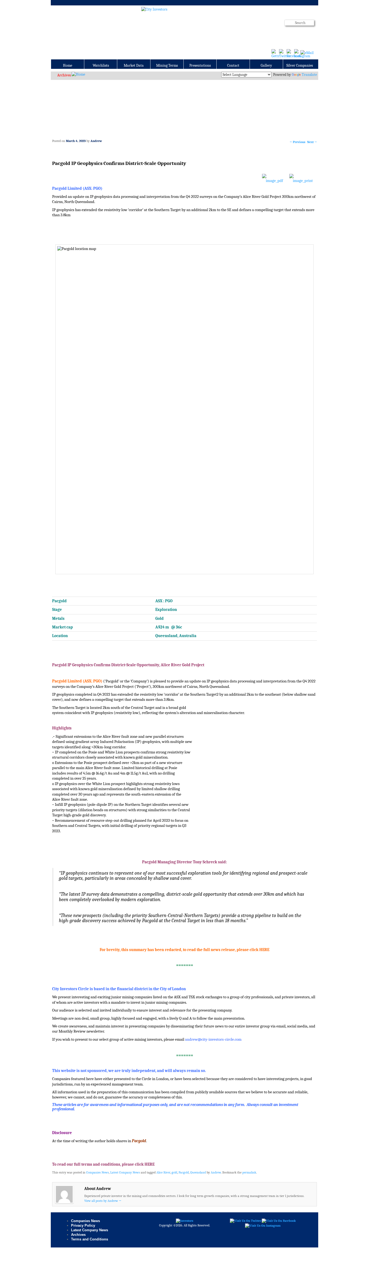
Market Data (134, 65)
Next (312, 142)
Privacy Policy (83, 1225)
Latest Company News (125, 1172)
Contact (233, 65)
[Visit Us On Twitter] (245, 1221)
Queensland (198, 1172)
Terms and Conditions (89, 1239)
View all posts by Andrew (102, 1201)
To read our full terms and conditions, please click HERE (103, 1164)
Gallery (266, 65)
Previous (297, 142)
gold (174, 1172)
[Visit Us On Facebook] (278, 1221)
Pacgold (184, 1172)
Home (67, 65)
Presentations (200, 65)
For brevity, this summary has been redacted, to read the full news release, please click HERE (184, 950)
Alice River (163, 1172)
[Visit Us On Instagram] (263, 1225)
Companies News (97, 1172)
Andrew (96, 141)
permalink (249, 1172)
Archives (64, 75)
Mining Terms (167, 65)
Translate (309, 74)
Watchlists (101, 65)
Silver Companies (299, 65)
